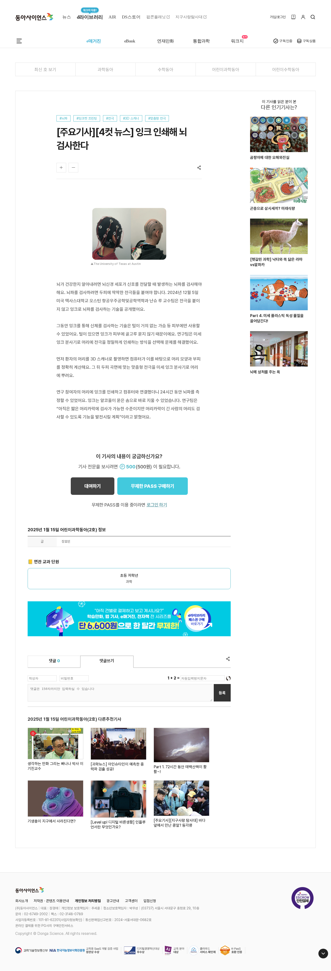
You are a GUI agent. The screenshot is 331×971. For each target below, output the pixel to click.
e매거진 (94, 41)
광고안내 (113, 901)
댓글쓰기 (107, 660)
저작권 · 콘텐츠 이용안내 (51, 901)
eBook (129, 41)
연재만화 (165, 41)
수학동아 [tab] (165, 69)
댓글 (54, 660)
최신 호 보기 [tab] (45, 69)
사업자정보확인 (71, 920)
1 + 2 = (174, 678)
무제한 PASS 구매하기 (152, 486)
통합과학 (201, 41)
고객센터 (131, 901)
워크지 (237, 41)
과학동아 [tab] (105, 69)
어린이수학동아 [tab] (285, 69)
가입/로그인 (278, 17)
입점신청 (149, 901)
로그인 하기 (157, 505)
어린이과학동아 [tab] (225, 69)
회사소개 (21, 901)
